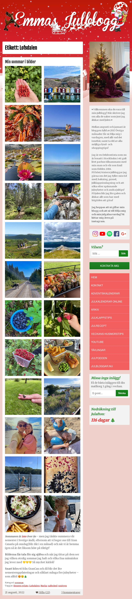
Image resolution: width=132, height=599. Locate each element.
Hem (94, 277)
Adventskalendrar (105, 293)
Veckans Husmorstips (107, 334)
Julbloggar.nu (102, 366)
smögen (62, 585)
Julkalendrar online (106, 301)
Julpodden (99, 358)
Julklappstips (101, 317)
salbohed (52, 585)
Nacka (44, 585)
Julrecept (99, 326)
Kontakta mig (109, 266)
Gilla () (44, 592)
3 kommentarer (70, 592)
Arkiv (95, 309)
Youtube (97, 342)
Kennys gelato (21, 585)
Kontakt (97, 285)
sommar (19, 582)
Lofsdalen (34, 585)
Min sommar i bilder (20, 61)
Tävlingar (98, 350)
